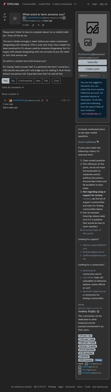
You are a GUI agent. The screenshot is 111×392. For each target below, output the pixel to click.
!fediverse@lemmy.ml (93, 252)
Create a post (92, 69)
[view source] (43, 25)
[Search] (88, 4)
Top (13, 81)
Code (87, 387)
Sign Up (104, 4)
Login (94, 4)
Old (46, 81)
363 (27, 25)
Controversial (25, 81)
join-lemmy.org (100, 387)
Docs (80, 387)
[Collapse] (5, 100)
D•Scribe (13, 4)
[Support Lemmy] (75, 4)
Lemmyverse (89, 270)
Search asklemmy (87, 142)
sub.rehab (88, 277)
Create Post (44, 4)
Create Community (62, 4)
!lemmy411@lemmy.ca (94, 291)
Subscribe (93, 62)
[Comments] (15, 18)
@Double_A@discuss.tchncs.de (90, 308)
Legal (60, 387)
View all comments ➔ (13, 87)
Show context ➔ (10, 94)
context (87, 199)
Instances (70, 387)
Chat (56, 81)
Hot (6, 81)
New (38, 81)
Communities (29, 4)
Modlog (98, 360)
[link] (33, 25)
